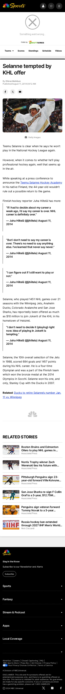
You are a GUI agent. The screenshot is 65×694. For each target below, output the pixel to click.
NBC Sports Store (11, 663)
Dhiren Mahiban (13, 81)
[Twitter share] (12, 91)
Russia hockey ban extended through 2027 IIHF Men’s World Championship (40, 523)
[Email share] (20, 91)
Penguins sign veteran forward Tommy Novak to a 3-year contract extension (40, 508)
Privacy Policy (50, 663)
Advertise (7, 660)
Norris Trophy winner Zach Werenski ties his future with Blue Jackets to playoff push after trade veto (39, 463)
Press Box (25, 663)
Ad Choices (37, 663)
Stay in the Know (11, 561)
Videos (58, 50)
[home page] (14, 6)
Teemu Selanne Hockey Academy (41, 182)
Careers (16, 660)
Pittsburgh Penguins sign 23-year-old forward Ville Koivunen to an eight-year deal (41, 478)
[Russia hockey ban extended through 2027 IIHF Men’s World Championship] (11, 525)
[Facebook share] (5, 91)
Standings (33, 50)
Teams (8, 50)
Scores (21, 50)
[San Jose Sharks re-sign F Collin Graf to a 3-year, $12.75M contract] (11, 495)
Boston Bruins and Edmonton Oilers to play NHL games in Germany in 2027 (39, 448)
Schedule (46, 50)
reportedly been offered (33, 312)
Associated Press (29, 453)
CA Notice (31, 665)
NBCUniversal (20, 670)
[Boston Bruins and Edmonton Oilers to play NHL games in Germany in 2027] (11, 450)
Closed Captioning (30, 660)
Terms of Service (45, 665)
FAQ (41, 660)
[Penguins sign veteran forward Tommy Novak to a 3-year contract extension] (11, 510)
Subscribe (9, 574)
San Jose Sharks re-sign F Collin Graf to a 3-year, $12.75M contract (41, 493)
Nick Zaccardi (27, 528)
